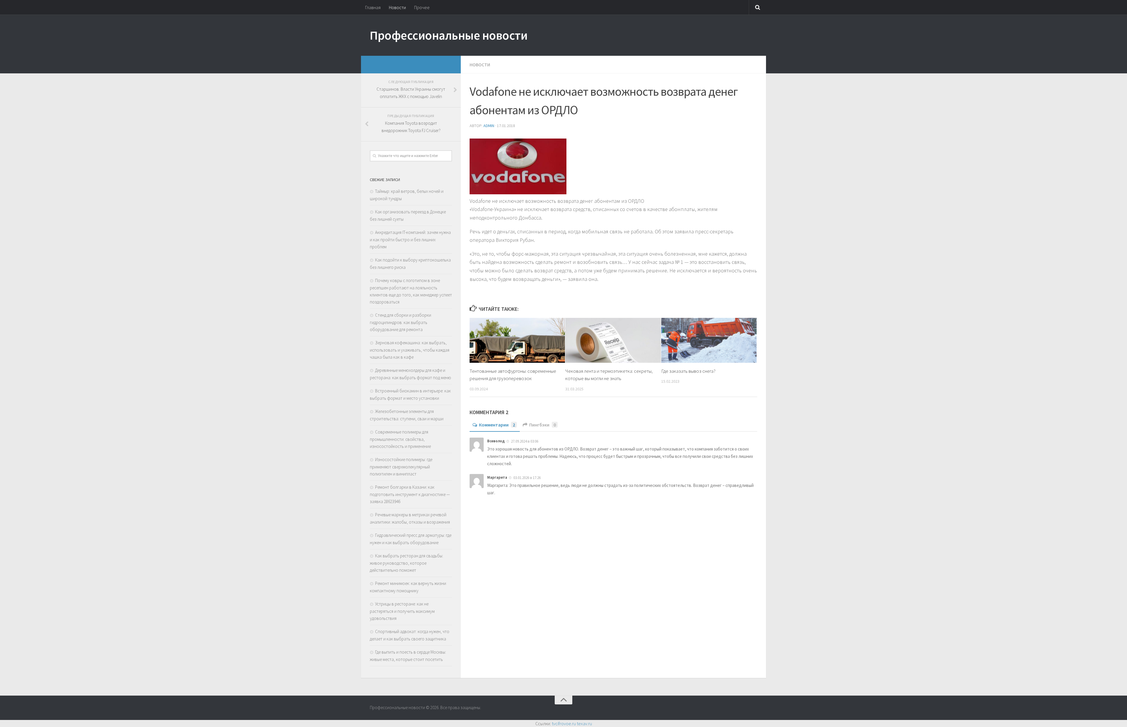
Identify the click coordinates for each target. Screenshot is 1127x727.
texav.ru (584, 723)
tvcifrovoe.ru (564, 723)
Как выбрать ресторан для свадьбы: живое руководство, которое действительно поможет (406, 563)
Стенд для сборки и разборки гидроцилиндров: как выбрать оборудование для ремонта (400, 322)
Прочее (422, 7)
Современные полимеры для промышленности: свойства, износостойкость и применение (400, 439)
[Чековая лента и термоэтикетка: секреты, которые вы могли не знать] (613, 340)
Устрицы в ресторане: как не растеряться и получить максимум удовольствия (402, 611)
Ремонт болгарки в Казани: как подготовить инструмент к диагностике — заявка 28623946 (410, 494)
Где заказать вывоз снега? (688, 371)
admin (488, 125)
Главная (373, 7)
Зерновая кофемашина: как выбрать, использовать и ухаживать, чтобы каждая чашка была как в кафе (409, 350)
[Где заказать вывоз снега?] (709, 340)
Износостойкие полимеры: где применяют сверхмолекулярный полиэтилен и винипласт (401, 467)
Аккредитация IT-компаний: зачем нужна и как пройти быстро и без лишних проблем (410, 239)
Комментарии (497, 425)
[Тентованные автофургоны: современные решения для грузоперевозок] (517, 340)
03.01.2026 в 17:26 (527, 477)
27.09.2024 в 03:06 (524, 441)
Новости (397, 7)
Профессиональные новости (448, 35)
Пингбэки (542, 425)
